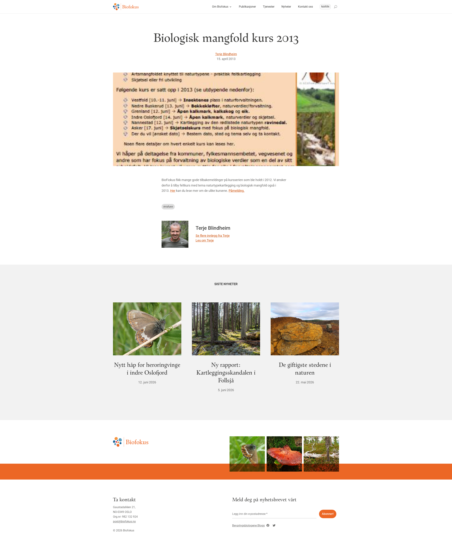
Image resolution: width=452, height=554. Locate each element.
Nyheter (286, 6)
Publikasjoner (247, 6)
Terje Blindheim (226, 54)
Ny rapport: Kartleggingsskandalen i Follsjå (225, 372)
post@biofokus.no (124, 521)
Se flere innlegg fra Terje (213, 235)
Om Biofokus (220, 6)
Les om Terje (205, 240)
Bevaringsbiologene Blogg (248, 525)
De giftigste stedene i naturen (305, 368)
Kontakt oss (305, 6)
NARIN (325, 6)
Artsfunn (168, 206)
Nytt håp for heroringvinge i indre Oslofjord (147, 368)
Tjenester (268, 6)
